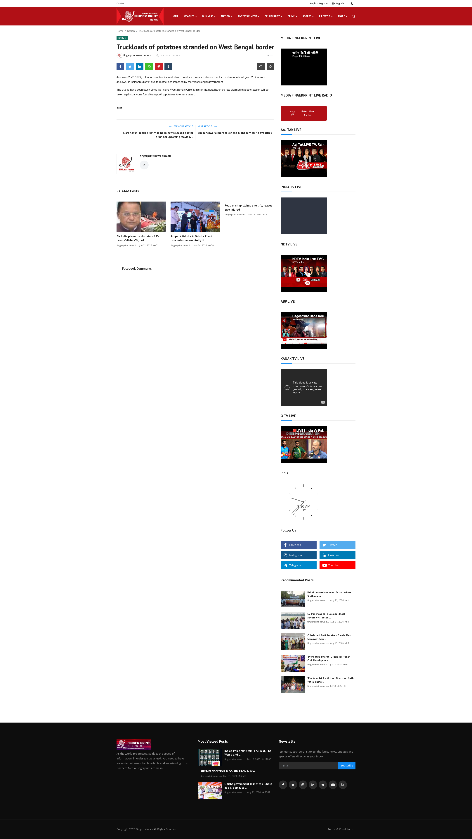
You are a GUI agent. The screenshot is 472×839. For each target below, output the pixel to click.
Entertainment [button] (247, 16)
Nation (131, 30)
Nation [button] (225, 16)
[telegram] (323, 784)
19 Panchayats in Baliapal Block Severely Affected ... (326, 615)
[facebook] (283, 784)
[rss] (343, 784)
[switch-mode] (352, 3)
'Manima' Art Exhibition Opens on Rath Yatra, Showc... (330, 679)
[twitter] (293, 784)
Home (175, 16)
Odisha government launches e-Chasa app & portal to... (248, 785)
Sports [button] (307, 16)
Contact (121, 3)
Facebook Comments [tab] (137, 269)
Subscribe (347, 765)
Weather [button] (189, 16)
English (339, 3)
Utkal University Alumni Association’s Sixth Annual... (329, 594)
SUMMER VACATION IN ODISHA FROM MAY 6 (227, 771)
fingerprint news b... (127, 245)
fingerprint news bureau (155, 156)
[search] (353, 16)
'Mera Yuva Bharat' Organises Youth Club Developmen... (328, 658)
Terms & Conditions (340, 829)
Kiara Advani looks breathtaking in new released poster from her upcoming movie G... (158, 135)
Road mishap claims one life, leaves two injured (248, 207)
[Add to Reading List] (270, 66)
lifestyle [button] (324, 16)
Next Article (205, 126)
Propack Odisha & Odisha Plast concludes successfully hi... (191, 238)
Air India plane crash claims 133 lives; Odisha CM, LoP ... (138, 238)
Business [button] (207, 16)
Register (323, 3)
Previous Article (183, 126)
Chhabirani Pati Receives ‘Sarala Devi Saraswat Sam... (329, 637)
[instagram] (303, 784)
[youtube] (333, 784)
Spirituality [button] (272, 16)
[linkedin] (313, 784)
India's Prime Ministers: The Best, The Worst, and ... (247, 752)
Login (313, 3)
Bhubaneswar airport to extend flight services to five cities (235, 133)
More (341, 16)
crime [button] (291, 16)
